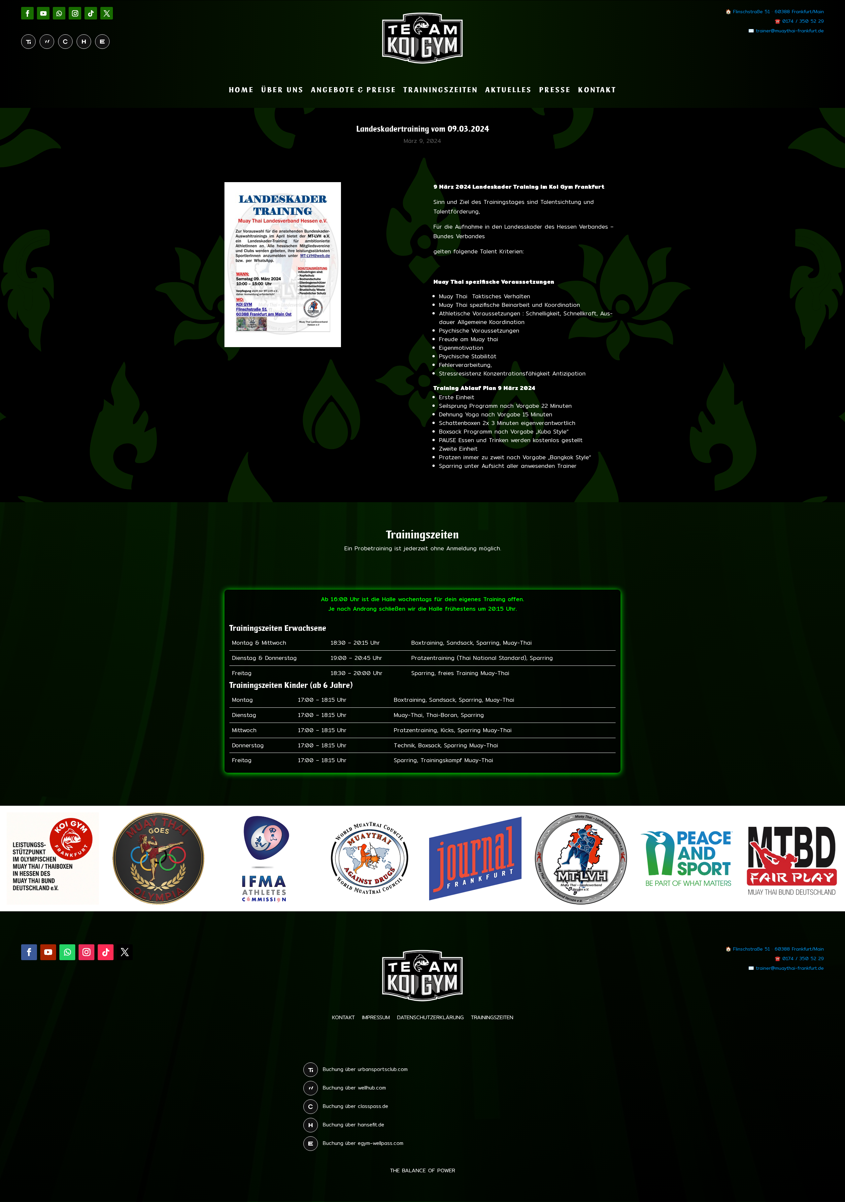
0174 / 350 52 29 (803, 21)
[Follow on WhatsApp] (59, 13)
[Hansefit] (84, 41)
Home (241, 90)
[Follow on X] (106, 13)
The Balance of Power (422, 1171)
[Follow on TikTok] (90, 13)
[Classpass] (65, 41)
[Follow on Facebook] (27, 13)
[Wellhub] (47, 41)
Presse (555, 90)
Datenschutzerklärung (430, 1018)
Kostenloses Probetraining (422, 1040)
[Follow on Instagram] (75, 13)
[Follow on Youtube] (43, 13)
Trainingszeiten (440, 90)
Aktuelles (508, 90)
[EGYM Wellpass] (102, 41)
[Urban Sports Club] (28, 41)
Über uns (282, 90)
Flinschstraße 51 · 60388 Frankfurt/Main (778, 11)
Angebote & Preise (353, 90)
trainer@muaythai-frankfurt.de (790, 30)
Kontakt (597, 90)
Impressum (376, 1018)
